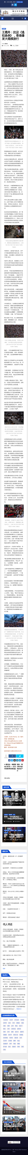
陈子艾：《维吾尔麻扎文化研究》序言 (13, 951)
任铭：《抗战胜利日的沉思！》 (11, 909)
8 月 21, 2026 (8, 1129)
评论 (9, 796)
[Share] (12, 756)
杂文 (14, 814)
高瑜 (4, 1049)
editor (6, 43)
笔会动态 (6, 832)
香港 (18, 1046)
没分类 (5, 1088)
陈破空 (14, 1046)
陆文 (9, 1046)
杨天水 (17, 1031)
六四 (13, 1023)
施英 (12, 1031)
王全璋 (5, 1040)
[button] (22, 18)
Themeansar (24, 1149)
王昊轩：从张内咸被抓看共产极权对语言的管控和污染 (13, 1092)
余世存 (5, 1023)
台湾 (12, 1025)
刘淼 (22, 1023)
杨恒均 (22, 1031)
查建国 (5, 1034)
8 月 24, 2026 (8, 1078)
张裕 (4, 1031)
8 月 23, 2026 (8, 1095)
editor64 (17, 821)
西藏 (18, 1043)
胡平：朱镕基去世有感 (9, 913)
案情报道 (5, 1122)
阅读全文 (18, 1009)
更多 (4, 968)
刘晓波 (18, 1023)
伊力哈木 (17, 1020)
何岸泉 (22, 1020)
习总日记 (5, 1020)
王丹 (21, 1037)
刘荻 (4, 1025)
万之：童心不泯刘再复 (9, 941)
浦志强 (16, 1037)
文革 (8, 1031)
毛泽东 (11, 1037)
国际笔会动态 (6, 830)
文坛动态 (19, 830)
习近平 (11, 1020)
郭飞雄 (5, 1046)
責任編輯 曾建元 (18, 803)
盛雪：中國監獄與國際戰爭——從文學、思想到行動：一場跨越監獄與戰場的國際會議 (13, 838)
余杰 (9, 1023)
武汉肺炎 (5, 1037)
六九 (13, 45)
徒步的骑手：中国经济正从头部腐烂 (13, 868)
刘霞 (8, 1025)
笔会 (18, 1040)
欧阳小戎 (15, 1034)
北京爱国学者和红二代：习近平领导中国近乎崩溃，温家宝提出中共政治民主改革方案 (13, 801)
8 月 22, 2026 (8, 1112)
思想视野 (4, 28)
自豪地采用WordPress (6, 1149)
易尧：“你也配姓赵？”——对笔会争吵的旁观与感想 (13, 819)
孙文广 (20, 1025)
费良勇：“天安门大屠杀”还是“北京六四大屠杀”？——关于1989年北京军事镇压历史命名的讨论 (14, 885)
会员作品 (6, 814)
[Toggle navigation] (13, 18)
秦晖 (14, 1040)
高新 (22, 1046)
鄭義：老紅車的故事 (8, 959)
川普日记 (13, 1028)
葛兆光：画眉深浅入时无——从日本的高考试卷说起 (10, 767)
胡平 (10, 1043)
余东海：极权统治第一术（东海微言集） (13, 1074)
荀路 (14, 1043)
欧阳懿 (21, 1034)
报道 (15, 830)
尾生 (4, 1028)
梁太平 (10, 1034)
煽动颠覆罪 (11, 1122)
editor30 (17, 1078)
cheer (17, 1129)
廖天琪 (19, 1028)
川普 (8, 1028)
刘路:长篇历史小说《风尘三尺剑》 (12, 955)
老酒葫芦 (5, 1043)
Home (14, 1151)
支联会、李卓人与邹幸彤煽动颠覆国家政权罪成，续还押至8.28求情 (13, 1126)
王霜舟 (16, 45)
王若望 (10, 1040)
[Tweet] (20, 756)
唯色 (16, 1025)
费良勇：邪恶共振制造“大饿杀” (11, 917)
